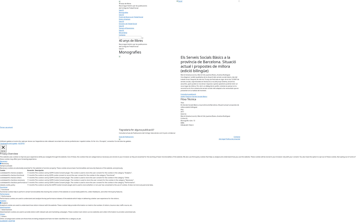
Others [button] (2, 214)
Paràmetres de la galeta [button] (8, 143)
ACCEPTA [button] (21, 143)
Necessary (5, 164)
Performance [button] (4, 194)
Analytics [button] (3, 201)
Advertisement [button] (5, 207)
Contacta (122, 35)
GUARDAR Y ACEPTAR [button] (7, 221)
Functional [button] (3, 187)
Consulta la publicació (188, 94)
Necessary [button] (3, 161)
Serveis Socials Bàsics (199, 97)
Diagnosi (188, 97)
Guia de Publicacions (126, 137)
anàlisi (183, 97)
